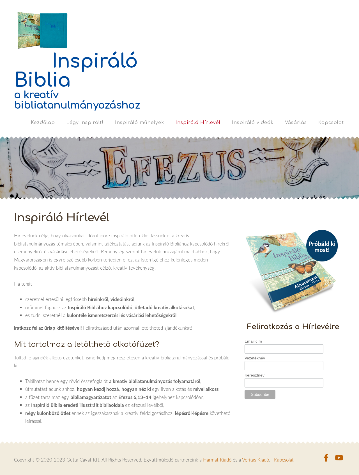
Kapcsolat (284, 459)
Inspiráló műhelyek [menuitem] (139, 122)
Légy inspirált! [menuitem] (84, 122)
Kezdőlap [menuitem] (43, 122)
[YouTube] (339, 458)
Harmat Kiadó (217, 459)
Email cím (253, 341)
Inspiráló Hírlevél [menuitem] (198, 122)
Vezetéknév (255, 358)
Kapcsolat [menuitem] (331, 122)
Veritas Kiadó (255, 459)
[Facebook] (326, 458)
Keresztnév (254, 375)
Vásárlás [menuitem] (296, 122)
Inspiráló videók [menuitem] (252, 122)
